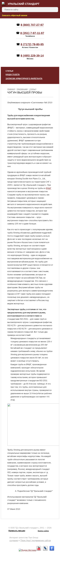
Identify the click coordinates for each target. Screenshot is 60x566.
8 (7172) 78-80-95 (32, 44)
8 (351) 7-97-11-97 (32, 33)
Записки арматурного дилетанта (24, 78)
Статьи (32, 89)
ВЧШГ (48, 188)
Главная (11, 89)
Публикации (22, 89)
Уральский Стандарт (23, 4)
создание (13, 540)
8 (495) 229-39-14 (32, 55)
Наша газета (13, 74)
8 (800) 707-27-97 (32, 24)
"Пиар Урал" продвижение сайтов (35, 540)
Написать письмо (16, 531)
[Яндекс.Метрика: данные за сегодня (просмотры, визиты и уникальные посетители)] (27, 550)
